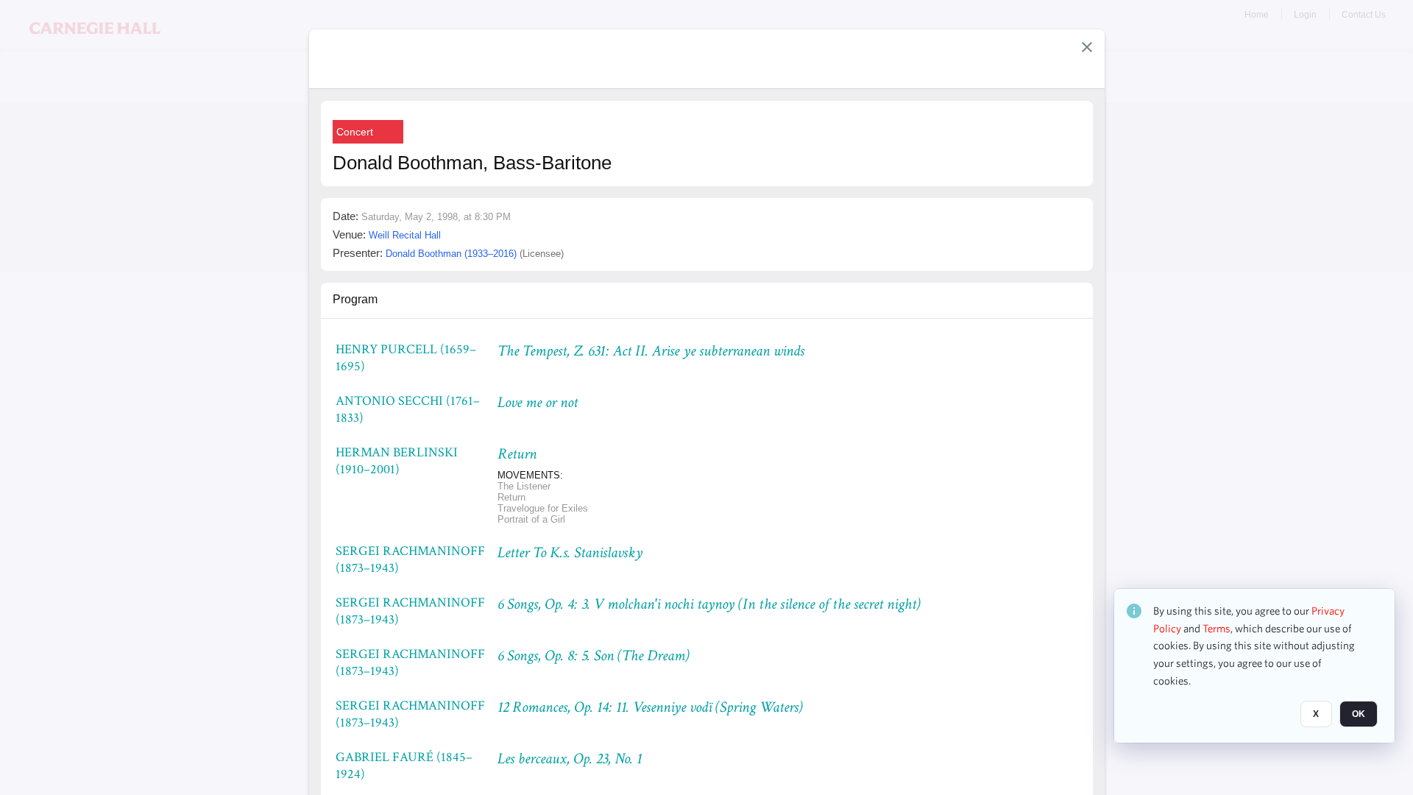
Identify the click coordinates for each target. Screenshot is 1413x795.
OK (1358, 715)
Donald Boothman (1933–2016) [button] (451, 253)
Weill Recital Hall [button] (405, 235)
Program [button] (355, 299)
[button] (1087, 47)
